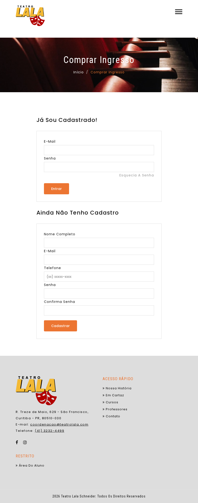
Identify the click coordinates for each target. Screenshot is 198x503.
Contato (113, 416)
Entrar (56, 188)
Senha (50, 158)
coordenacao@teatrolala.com (59, 424)
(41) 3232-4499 (49, 430)
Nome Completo (59, 234)
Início (78, 72)
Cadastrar (60, 325)
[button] (179, 12)
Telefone (52, 267)
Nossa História (119, 388)
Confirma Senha (59, 301)
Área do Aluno (31, 465)
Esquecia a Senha (136, 175)
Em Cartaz (115, 395)
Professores (116, 409)
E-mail (50, 141)
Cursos (112, 402)
